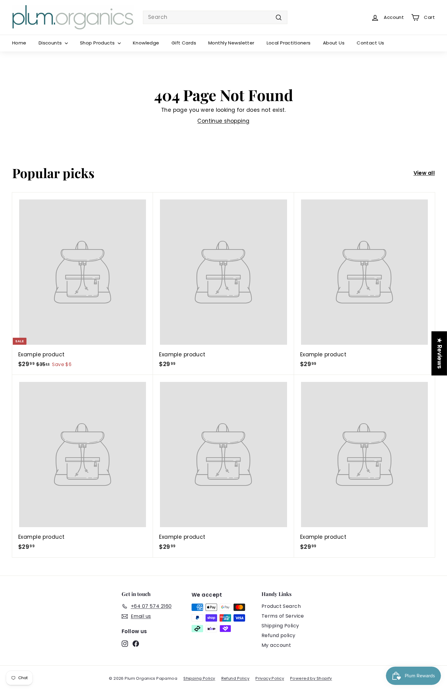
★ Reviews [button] (439, 353)
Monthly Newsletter (231, 43)
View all (424, 173)
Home (19, 43)
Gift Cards (184, 43)
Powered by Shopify (311, 678)
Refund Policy (235, 678)
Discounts (51, 43)
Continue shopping (223, 121)
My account (276, 645)
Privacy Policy (269, 678)
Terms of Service (283, 615)
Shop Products (98, 43)
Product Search (281, 606)
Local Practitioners (289, 43)
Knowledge (146, 43)
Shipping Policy (280, 625)
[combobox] (215, 17)
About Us (334, 43)
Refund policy (279, 635)
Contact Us (370, 43)
